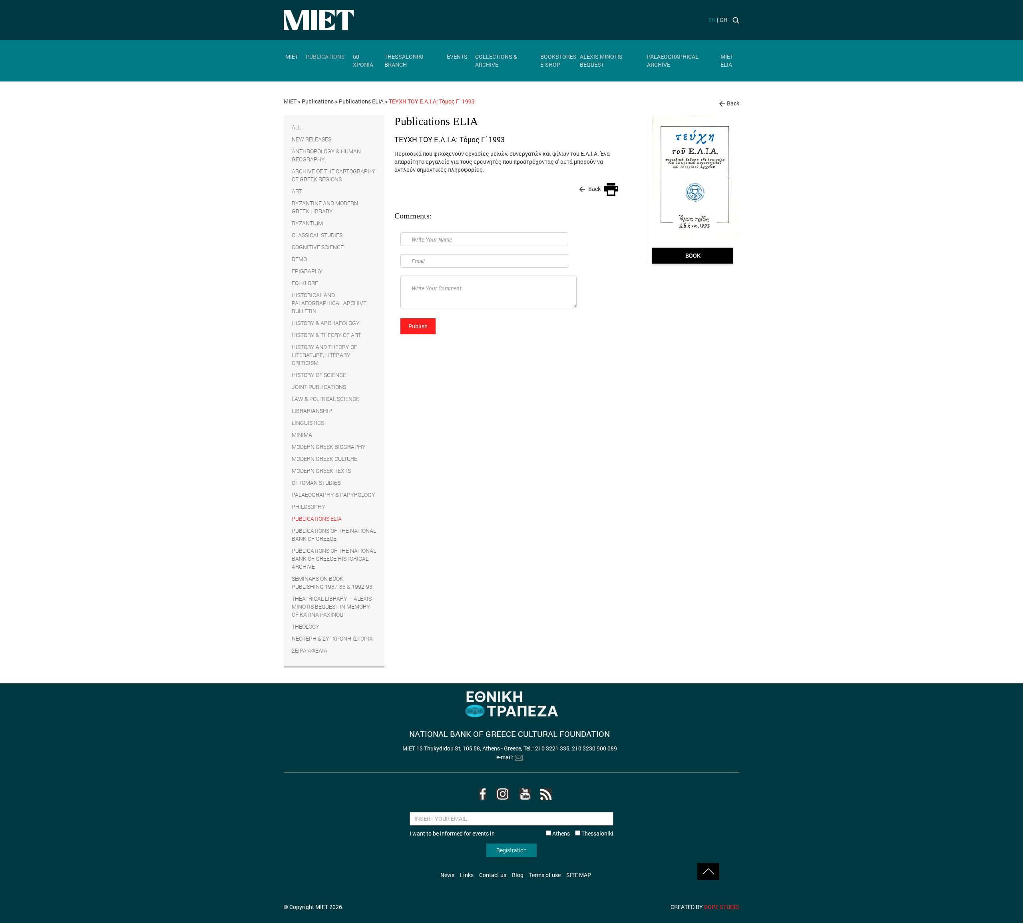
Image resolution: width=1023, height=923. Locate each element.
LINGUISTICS (308, 423)
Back (733, 103)
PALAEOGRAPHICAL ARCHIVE (673, 60)
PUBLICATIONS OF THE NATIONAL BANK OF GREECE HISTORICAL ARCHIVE (334, 558)
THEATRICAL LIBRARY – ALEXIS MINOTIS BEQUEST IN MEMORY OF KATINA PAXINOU (332, 606)
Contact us (492, 875)
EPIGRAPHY (307, 271)
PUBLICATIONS (325, 56)
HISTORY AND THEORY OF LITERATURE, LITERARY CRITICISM (324, 355)
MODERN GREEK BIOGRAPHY (329, 447)
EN (712, 20)
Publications (318, 101)
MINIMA (302, 435)
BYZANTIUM (307, 223)
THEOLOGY (306, 626)
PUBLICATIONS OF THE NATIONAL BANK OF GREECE (334, 534)
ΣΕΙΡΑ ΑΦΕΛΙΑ (309, 650)
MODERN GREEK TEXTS (321, 470)
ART (297, 191)
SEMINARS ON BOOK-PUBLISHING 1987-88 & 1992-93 (332, 582)
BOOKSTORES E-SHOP (558, 60)
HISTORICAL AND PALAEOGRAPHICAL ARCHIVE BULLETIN (329, 303)
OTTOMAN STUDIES (316, 482)
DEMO (299, 259)
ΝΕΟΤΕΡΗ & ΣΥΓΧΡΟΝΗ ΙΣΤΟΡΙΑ (332, 638)
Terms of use (545, 875)
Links (467, 875)
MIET (291, 56)
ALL (296, 127)
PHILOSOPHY (308, 506)
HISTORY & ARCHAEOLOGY (326, 323)
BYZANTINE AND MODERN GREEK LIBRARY (325, 207)
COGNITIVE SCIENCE (318, 247)
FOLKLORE (305, 283)
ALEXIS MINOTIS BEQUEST (601, 60)
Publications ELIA (361, 101)
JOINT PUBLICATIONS (319, 387)
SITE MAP (578, 875)
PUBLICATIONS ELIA (317, 518)
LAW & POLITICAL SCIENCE (325, 399)
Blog (517, 875)
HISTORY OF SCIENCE (319, 375)
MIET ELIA (726, 60)
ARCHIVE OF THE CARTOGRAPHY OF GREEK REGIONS (333, 175)
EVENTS (457, 56)
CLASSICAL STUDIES (317, 235)
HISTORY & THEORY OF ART (326, 335)
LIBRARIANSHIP (312, 411)
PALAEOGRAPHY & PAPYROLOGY (333, 494)
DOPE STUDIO (721, 907)
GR (723, 20)
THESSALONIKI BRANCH (404, 60)
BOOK (693, 255)
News (447, 875)
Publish (418, 326)
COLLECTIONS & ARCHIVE (496, 60)
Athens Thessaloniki (582, 833)
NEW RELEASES (311, 139)
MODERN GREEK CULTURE (324, 458)
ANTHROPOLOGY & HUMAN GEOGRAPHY (326, 155)
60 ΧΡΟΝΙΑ (363, 60)
